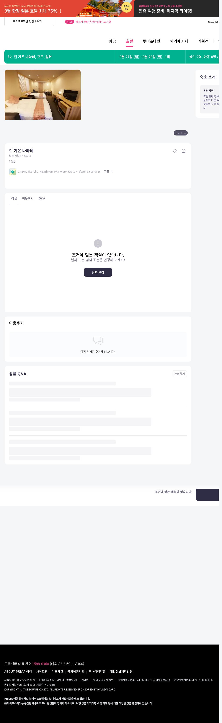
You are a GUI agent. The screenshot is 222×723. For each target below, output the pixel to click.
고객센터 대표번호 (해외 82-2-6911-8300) (44, 663)
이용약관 (57, 671)
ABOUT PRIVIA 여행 (18, 671)
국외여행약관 (75, 671)
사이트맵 (41, 671)
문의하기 (180, 374)
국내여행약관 (97, 671)
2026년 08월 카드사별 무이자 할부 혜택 (97, 21)
